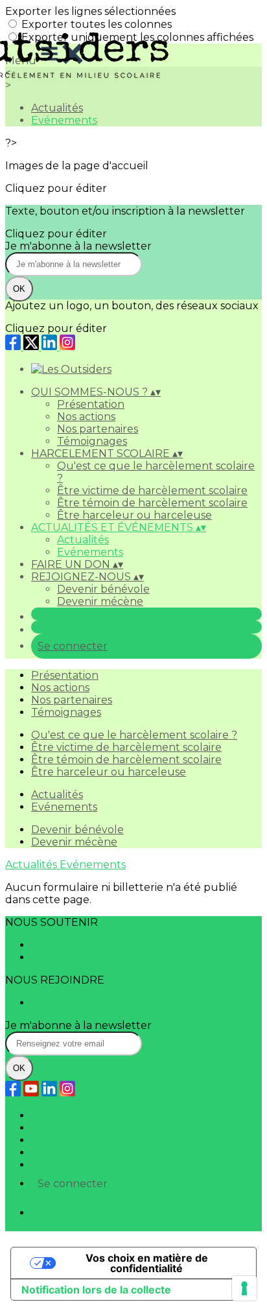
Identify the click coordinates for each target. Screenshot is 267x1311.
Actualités (83, 540)
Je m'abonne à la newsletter (78, 246)
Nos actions (86, 416)
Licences (53, 1128)
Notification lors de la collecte (96, 1289)
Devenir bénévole (103, 589)
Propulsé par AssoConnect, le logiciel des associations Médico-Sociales (137, 1219)
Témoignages (92, 441)
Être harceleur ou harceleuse (134, 515)
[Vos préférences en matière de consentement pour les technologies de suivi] (244, 1288)
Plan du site (62, 1115)
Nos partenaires (97, 429)
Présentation (90, 404)
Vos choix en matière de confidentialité (147, 1263)
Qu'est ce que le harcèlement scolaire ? (134, 735)
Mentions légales (75, 1140)
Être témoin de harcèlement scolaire (152, 503)
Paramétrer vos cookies (91, 1165)
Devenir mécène (100, 601)
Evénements (90, 552)
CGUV (46, 1152)
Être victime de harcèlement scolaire (152, 490)
